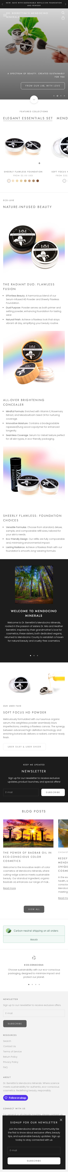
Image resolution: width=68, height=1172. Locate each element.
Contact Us (9, 1046)
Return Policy (10, 1056)
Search (7, 1041)
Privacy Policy (10, 1062)
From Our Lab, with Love (42, 85)
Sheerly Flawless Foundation (23, 171)
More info (34, 939)
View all (34, 909)
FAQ (5, 1067)
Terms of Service (12, 1051)
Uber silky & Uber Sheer (24, 746)
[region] (34, 53)
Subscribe (34, 1160)
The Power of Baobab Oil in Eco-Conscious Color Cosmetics (27, 857)
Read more (9, 888)
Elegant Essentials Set (28, 118)
